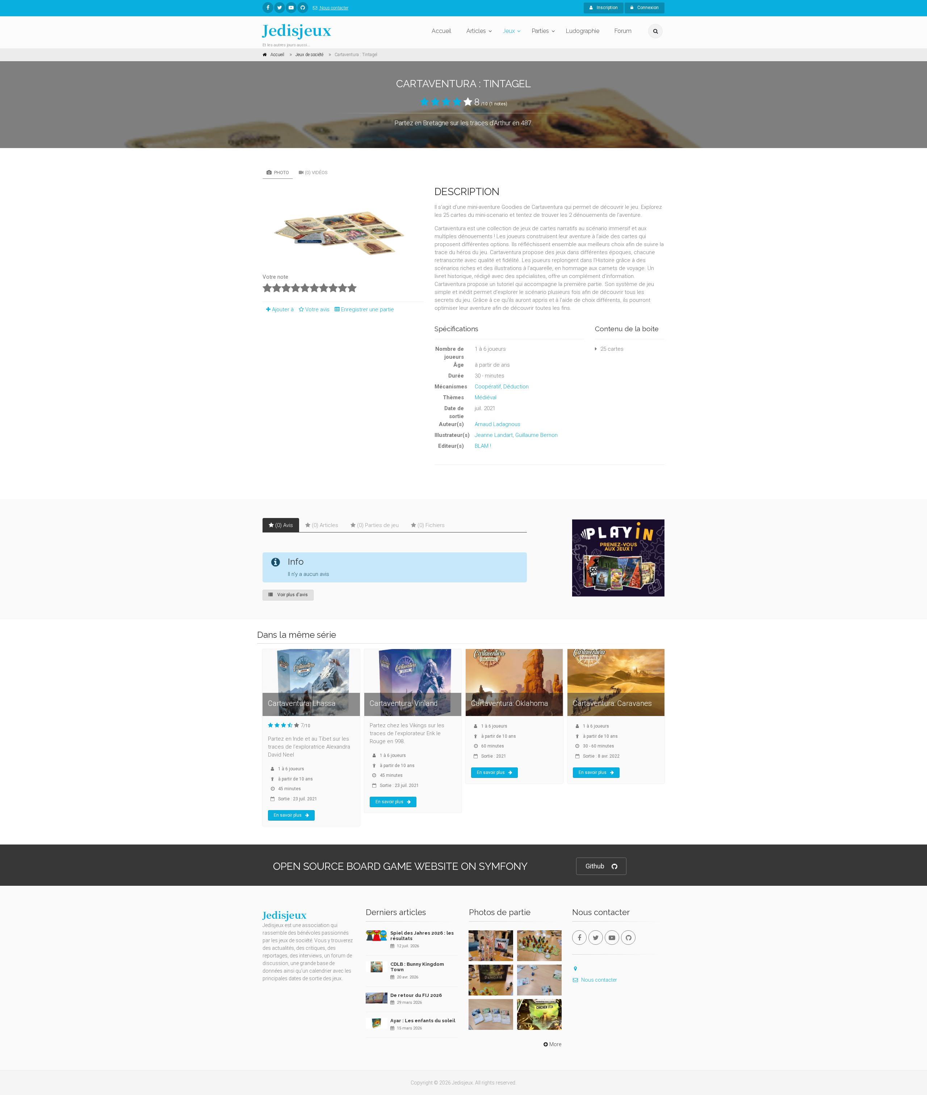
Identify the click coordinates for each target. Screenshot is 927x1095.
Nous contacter (333, 7)
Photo (281, 172)
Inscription (607, 7)
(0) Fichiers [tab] (431, 525)
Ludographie (582, 31)
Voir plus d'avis (292, 594)
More (555, 1044)
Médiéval (485, 397)
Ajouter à (283, 309)
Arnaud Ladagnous (497, 424)
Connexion (647, 7)
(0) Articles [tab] (325, 525)
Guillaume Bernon (536, 435)
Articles (476, 31)
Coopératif (488, 386)
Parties (540, 31)
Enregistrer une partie (367, 309)
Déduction (516, 386)
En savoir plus (288, 815)
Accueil (441, 31)
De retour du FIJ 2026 (416, 995)
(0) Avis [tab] (284, 525)
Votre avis (318, 309)
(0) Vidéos (316, 172)
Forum (623, 31)
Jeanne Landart (494, 435)
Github (595, 866)
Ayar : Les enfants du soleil (422, 1020)
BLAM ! (483, 446)
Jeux (509, 31)
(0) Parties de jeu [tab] (378, 525)
